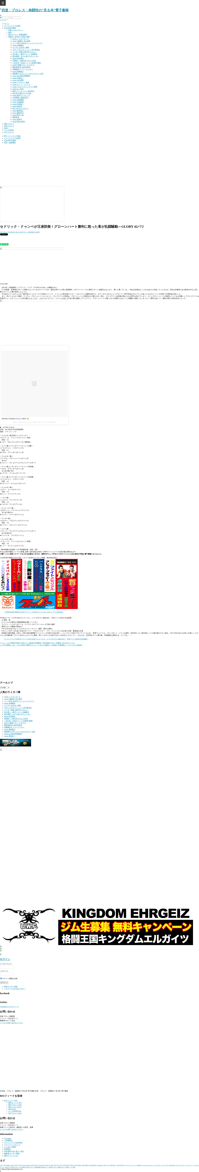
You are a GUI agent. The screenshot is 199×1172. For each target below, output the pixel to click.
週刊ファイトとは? (11, 1156)
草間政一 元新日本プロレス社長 (24, 61)
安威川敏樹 (37, 1167)
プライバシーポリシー (12, 1145)
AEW (4, 1165)
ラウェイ (2, 1167)
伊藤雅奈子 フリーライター (22, 69)
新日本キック (45, 1167)
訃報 (74, 1167)
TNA (105, 1165)
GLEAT (20, 1165)
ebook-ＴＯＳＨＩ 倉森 (20, 82)
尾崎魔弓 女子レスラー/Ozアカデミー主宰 (27, 74)
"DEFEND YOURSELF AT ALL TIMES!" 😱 (15, 419)
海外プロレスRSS (14, 1107)
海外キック (69, 1167)
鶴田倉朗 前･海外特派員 (21, 67)
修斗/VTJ (7, 1167)
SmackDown (100, 1165)
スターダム (157, 1165)
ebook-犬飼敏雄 (18, 102)
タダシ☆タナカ (180, 1165)
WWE (118, 1165)
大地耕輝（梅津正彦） (20, 98)
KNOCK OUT (35, 1165)
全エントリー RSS (11, 1100)
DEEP (16, 1165)
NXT (58, 1165)
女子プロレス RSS (15, 1113)
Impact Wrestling (26, 1165)
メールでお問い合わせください (11, 1023)
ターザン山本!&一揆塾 (20, 47)
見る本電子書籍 (10, 28)
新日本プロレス (53, 1167)
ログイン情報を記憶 (9, 978)
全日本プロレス (15, 1167)
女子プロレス (9, 132)
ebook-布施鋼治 (18, 45)
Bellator (8, 1165)
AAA (1, 1165)
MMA (6, 128)
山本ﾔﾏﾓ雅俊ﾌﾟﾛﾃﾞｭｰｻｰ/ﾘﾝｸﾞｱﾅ (23, 65)
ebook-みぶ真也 (18, 89)
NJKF (51, 1165)
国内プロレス (9, 124)
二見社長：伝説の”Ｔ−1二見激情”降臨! (26, 63)
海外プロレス (9, 126)
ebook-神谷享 (17, 106)
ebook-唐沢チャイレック (21, 95)
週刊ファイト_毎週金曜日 (17, 34)
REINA (79, 1165)
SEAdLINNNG (92, 1165)
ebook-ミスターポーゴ (20, 39)
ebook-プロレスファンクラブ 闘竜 (24, 87)
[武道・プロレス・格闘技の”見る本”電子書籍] (34, 10)
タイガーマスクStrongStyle (168, 1165)
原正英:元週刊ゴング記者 (21, 93)
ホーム (6, 23)
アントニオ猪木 (136, 1165)
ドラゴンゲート (189, 1165)
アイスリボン (128, 1165)
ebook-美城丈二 (18, 78)
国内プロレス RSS (15, 1105)
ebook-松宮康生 (18, 58)
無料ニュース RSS (15, 1103)
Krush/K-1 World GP (44, 1165)
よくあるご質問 (10, 1147)
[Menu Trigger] (3, 3)
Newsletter (7, 1138)
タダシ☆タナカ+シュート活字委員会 (26, 50)
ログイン (5, 959)
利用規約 (7, 1149)
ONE (61, 1165)
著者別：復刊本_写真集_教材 (19, 37)
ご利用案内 (8, 1140)
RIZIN (86, 1165)
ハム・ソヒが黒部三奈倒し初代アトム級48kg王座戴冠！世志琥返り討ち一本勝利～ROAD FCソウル (38, 643)
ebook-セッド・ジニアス (21, 84)
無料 (10, 32)
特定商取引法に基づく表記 (14, 1151)
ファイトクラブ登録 (13, 136)
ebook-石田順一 (18, 104)
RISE (83, 1165)
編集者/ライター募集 (11, 1153)
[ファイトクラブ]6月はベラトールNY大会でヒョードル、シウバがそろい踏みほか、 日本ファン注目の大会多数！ (46, 639)
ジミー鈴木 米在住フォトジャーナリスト (27, 43)
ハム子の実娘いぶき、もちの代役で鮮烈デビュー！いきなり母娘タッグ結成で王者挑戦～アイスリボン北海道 (41, 645)
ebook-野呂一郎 (18, 115)
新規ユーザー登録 (10, 986)
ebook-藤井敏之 (18, 111)
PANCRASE (66, 1165)
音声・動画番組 (10, 142)
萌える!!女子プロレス (20, 108)
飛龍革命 (15, 117)
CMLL (12, 1165)
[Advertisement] (99, 159)
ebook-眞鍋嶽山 (18, 71)
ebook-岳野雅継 (18, 100)
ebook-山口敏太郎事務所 (21, 76)
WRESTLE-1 (113, 1165)
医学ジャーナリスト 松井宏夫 (23, 91)
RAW (75, 1165)
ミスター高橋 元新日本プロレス (24, 52)
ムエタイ (196, 1165)
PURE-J (72, 1165)
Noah (55, 1165)
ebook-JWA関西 (18, 80)
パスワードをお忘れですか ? (14, 989)
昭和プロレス (62, 1167)
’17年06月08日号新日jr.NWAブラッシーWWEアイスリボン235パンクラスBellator (33, 612)
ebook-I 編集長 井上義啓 (21, 41)
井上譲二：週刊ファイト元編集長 (24, 54)
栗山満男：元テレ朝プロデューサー (25, 56)
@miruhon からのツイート (9, 1007)
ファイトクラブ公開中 (12, 26)
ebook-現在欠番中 (18, 121)
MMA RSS (12, 1109)
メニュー (3, 20)
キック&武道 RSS (14, 1111)
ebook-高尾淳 (17, 119)
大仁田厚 (22, 1167)
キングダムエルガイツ (147, 1165)
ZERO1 (122, 1165)
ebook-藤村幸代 (18, 113)
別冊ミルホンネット (15, 30)
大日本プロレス (29, 1167)
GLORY (37, 232)
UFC (108, 1165)
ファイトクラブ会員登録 (13, 1142)
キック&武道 (9, 130)
